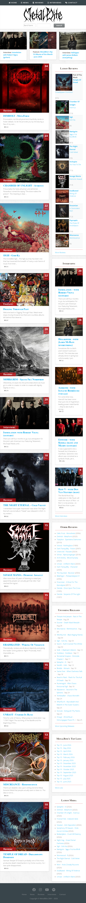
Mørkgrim (73, 131)
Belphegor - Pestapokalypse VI (68, 576)
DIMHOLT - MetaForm (16, 116)
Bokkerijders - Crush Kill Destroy (69, 834)
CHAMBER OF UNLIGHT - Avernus (23, 185)
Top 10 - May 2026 (64, 748)
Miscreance (74, 235)
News (26, 3)
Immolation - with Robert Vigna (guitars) (68, 292)
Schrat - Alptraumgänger (66, 554)
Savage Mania (75, 176)
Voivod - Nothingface (65, 545)
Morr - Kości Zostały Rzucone (68, 864)
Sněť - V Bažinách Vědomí (66, 650)
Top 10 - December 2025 (66, 763)
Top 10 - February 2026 (66, 757)
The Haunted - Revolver (65, 573)
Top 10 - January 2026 (65, 760)
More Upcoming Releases (64, 726)
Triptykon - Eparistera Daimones (69, 539)
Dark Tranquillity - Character (67, 567)
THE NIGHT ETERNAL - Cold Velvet (24, 505)
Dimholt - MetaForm (64, 536)
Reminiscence (75, 238)
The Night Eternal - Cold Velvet (68, 858)
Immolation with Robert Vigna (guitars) (12, 54)
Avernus (73, 107)
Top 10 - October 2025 (65, 769)
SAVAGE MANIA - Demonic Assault (23, 575)
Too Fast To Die (75, 164)
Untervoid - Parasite (64, 551)
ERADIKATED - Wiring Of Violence (23, 645)
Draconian (74, 205)
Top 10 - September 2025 (66, 772)
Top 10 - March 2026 (65, 754)
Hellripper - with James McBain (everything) (68, 342)
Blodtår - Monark (63, 668)
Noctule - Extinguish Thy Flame (68, 711)
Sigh (71, 117)
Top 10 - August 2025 (65, 775)
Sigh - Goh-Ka (62, 641)
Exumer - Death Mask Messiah (68, 622)
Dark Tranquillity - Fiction (66, 548)
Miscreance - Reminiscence (67, 629)
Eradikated (74, 191)
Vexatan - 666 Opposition (66, 825)
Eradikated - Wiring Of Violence (68, 870)
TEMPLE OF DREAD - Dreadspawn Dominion (23, 855)
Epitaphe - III (61, 662)
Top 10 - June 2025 (64, 781)
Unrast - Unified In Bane (66, 564)
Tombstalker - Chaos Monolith (68, 695)
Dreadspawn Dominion (64, 92)
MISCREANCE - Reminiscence (20, 784)
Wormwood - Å (62, 855)
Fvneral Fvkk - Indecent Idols (67, 819)
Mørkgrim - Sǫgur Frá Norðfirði (68, 849)
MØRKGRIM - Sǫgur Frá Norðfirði (23, 379)
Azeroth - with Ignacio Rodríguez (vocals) (68, 390)
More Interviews (61, 516)
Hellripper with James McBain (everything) (70, 55)
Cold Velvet (74, 152)
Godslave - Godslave (64, 653)
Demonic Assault (76, 179)
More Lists (59, 788)
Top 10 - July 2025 (63, 778)
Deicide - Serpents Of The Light (68, 594)
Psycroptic (74, 220)
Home (14, 3)
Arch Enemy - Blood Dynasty (67, 558)
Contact (72, 3)
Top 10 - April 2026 (64, 751)
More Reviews (60, 252)
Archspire (73, 162)
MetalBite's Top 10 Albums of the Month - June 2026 (43, 54)
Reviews (38, 3)
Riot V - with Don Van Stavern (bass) (68, 490)
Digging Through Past (16, 309)
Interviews (55, 3)
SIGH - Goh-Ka (11, 255)
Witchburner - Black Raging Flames (70, 635)
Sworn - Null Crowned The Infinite (69, 644)
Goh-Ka (72, 120)
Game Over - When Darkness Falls (69, 671)
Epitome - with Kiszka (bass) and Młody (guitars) (68, 442)
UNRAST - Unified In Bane (18, 714)
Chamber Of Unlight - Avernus (68, 813)
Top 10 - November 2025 (66, 766)
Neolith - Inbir (62, 665)
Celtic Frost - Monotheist (66, 533)
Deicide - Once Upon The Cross (68, 588)
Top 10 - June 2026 (64, 745)
